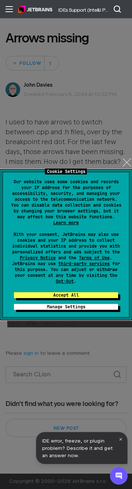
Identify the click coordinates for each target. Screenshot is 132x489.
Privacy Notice (38, 258)
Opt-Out (65, 281)
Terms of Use (94, 258)
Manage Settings (66, 307)
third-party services (84, 264)
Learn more (66, 223)
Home (35, 9)
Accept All (66, 295)
